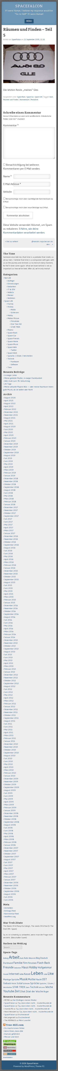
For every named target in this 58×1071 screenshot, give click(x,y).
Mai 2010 (8, 764)
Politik (13, 309)
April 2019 (8, 467)
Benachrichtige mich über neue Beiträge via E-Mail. (27, 207)
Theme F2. (40, 1066)
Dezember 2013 (11, 640)
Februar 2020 (10, 438)
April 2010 (8, 767)
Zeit (17, 991)
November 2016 (11, 539)
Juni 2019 (8, 461)
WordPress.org (10, 916)
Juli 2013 (8, 654)
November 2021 (11, 415)
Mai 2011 (8, 729)
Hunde (5, 974)
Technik (11, 358)
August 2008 (10, 825)
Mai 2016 (8, 556)
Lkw (51, 973)
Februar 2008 (10, 842)
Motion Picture (13, 318)
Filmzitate (15, 321)
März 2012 (9, 700)
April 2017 (8, 527)
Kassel (27, 974)
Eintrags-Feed (10, 911)
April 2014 (8, 628)
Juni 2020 (8, 429)
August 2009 (10, 790)
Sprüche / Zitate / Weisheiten (20, 356)
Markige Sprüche (11, 979)
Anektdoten (8, 1057)
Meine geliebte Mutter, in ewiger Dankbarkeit (23, 378)
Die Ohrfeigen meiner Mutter (25, 1000)
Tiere (10, 367)
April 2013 (8, 663)
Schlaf (19, 983)
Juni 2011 (8, 726)
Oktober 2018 (10, 484)
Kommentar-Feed (11, 913)
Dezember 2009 (11, 778)
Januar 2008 (10, 845)
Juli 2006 (8, 897)
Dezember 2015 (11, 571)
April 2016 (8, 559)
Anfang (5, 958)
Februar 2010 (10, 773)
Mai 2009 (8, 799)
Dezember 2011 (11, 709)
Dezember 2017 (11, 507)
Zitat (22, 991)
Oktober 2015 (10, 576)
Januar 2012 (9, 706)
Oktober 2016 (10, 542)
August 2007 (9, 859)
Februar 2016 (10, 565)
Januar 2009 (9, 810)
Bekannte (32, 958)
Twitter (14, 350)
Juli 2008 (8, 827)
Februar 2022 (10, 409)
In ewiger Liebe (10, 375)
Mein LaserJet (24, 1020)
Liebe (45, 974)
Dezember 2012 (11, 674)
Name (7, 176)
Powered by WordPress (23, 1066)
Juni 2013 (8, 657)
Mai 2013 (8, 660)
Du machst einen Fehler (14, 1028)
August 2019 (9, 455)
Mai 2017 (8, 524)
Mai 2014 (8, 625)
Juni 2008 (8, 830)
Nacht (39, 979)
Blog (38, 958)
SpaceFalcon (29, 6)
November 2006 (11, 885)
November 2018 (11, 481)
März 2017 (8, 530)
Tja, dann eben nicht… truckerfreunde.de (35, 1003)
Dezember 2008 (11, 813)
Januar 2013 (9, 672)
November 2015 (11, 573)
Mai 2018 (8, 496)
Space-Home (13, 341)
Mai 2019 (8, 464)
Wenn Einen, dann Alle (13, 1031)
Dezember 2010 (11, 744)
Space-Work (12, 353)
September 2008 (11, 822)
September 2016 (11, 545)
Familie (17, 963)
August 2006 (10, 894)
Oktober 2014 (10, 611)
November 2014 (11, 608)
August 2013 (9, 651)
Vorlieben (11, 298)
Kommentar (11, 125)
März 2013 (8, 666)
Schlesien (15, 312)
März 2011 (8, 735)
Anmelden (8, 908)
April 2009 (9, 801)
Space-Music (13, 344)
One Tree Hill (16, 324)
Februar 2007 (10, 877)
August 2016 (9, 547)
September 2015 (11, 579)
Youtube (8, 991)
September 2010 (11, 752)
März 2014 (9, 631)
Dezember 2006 (11, 882)
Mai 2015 (8, 591)
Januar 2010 (9, 776)
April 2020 (9, 435)
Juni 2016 (8, 553)
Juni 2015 (8, 588)
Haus (25, 967)
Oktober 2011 (10, 715)
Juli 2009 (8, 793)
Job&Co (11, 292)
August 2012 (9, 686)
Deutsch (44, 958)
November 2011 (11, 712)
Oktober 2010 (10, 750)
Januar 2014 (9, 637)
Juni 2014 (8, 623)
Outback (7, 983)
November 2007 (11, 851)
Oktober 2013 (10, 646)
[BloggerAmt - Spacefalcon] (9, 1054)
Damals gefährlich (12, 1034)
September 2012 (11, 683)
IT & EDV (11, 289)
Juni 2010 (8, 761)
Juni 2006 (8, 900)
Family (10, 304)
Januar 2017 (9, 533)
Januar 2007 (9, 879)
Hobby (10, 315)
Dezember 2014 (11, 605)
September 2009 (11, 787)
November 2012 (11, 677)
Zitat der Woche (34, 991)
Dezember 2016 (11, 536)
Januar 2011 (9, 741)
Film (25, 962)
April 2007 (8, 871)
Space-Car (30, 97)
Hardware (15, 361)
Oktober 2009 (10, 784)
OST (44, 979)
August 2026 (10, 397)
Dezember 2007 (11, 848)
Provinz (10, 330)
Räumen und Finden (10, 99)
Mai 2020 (8, 432)
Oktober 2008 (10, 819)
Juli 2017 (8, 519)
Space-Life (38, 97)
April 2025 (8, 400)
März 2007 (9, 874)
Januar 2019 (9, 475)
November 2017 (11, 510)
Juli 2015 (8, 585)
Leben (37, 973)
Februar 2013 (10, 669)
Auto (26, 958)
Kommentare (24, 99)
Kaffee (21, 974)
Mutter (32, 979)
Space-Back (21, 97)
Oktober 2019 (10, 449)
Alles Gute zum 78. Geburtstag (17, 381)
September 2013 (11, 649)
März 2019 (9, 470)
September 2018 (11, 487)
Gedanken (12, 286)
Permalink (34, 99)
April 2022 (8, 406)
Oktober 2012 (10, 680)
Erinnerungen (13, 283)
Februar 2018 (10, 501)
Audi (51, 97)
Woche (49, 987)
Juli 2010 (8, 758)
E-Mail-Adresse (12, 184)
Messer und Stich (11, 1037)
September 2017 (11, 516)
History (10, 306)
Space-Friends (13, 338)
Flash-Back (43, 963)
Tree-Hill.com (15, 1025)
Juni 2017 (8, 522)
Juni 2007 (8, 865)
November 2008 (11, 816)
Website (7, 191)
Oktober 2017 (10, 513)
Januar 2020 (9, 441)
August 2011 (9, 721)
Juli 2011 (8, 724)
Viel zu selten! (11, 241)
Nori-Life (7, 278)
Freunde (8, 967)
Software (14, 364)
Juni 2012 (8, 692)
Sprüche (34, 983)
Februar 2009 (10, 807)
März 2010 (9, 770)
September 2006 (11, 891)
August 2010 (9, 755)
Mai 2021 (8, 420)
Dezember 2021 (11, 412)
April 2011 (8, 732)
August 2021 (9, 418)
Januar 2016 (9, 568)
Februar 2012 (10, 703)
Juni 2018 (8, 493)
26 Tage (7, 384)
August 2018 (9, 490)
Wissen (42, 987)
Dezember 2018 (11, 478)
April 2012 (8, 698)
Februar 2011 (10, 738)
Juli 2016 (8, 550)
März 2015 (9, 597)
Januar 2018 (9, 504)
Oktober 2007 (10, 853)
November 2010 (11, 747)
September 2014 (11, 614)
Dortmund (8, 962)
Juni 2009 (8, 796)
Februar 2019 (10, 472)
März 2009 (9, 804)
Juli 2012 (8, 689)
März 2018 (9, 498)
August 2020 (10, 426)
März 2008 (9, 839)
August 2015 (9, 582)
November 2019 (11, 446)
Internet (14, 974)
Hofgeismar (45, 967)
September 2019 (11, 452)
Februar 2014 (10, 634)
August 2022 (9, 403)
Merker (10, 295)
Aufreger (11, 280)
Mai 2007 (8, 868)
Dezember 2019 (11, 444)
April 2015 (8, 594)
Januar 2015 (9, 602)
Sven (27, 987)
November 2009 (11, 781)
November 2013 (11, 643)
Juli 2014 (8, 620)
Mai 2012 (8, 695)
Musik (24, 979)
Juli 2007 (8, 862)
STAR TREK (15, 327)
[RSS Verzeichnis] (9, 1048)
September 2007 (11, 856)
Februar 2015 (10, 599)
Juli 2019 (8, 458)
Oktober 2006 (10, 888)
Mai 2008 (8, 833)
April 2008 (9, 836)
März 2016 (9, 562)
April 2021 (8, 423)
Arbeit (14, 957)
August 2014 (9, 617)
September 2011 (11, 718)
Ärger (46, 991)
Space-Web (12, 347)
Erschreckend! (23, 1014)
